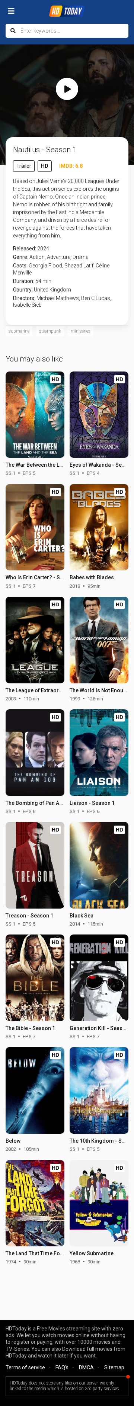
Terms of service (25, 1367)
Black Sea (81, 916)
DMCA (86, 1367)
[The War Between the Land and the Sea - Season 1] (35, 415)
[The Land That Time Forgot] (35, 1203)
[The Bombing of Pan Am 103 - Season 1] (35, 752)
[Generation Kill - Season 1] (99, 977)
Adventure (58, 257)
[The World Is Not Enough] (99, 640)
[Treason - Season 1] (35, 865)
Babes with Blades (92, 577)
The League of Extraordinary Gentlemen (54, 690)
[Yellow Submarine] (99, 1203)
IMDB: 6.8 (71, 166)
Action (37, 257)
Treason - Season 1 (29, 916)
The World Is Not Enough (100, 690)
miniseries (80, 331)
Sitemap (114, 1367)
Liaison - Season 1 (92, 803)
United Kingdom (52, 290)
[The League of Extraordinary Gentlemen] (35, 640)
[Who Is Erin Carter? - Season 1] (35, 527)
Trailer (23, 166)
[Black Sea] (99, 865)
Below (13, 1141)
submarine (19, 331)
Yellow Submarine (92, 1253)
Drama (81, 257)
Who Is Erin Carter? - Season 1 (42, 577)
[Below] (35, 1090)
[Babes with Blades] (99, 527)
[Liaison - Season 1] (99, 752)
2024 (43, 248)
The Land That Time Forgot (38, 1253)
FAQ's (61, 1367)
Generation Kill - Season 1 (101, 1028)
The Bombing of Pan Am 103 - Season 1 (53, 803)
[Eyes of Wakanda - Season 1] (99, 415)
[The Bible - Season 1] (35, 977)
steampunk (50, 331)
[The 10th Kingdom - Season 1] (99, 1090)
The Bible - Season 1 (30, 1028)
